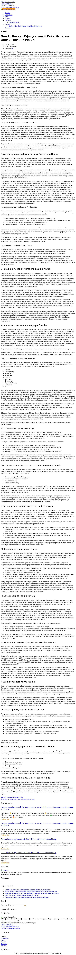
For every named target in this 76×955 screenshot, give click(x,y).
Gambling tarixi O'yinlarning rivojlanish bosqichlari (22, 895)
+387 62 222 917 (6, 924)
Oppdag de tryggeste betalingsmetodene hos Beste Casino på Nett (27, 890)
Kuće (2, 940)
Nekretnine (5, 938)
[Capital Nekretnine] (8, 9)
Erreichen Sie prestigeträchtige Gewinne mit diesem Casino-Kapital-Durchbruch (32, 893)
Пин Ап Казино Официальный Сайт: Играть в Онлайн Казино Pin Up (28, 839)
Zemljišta (4, 944)
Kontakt (3, 946)
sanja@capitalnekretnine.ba (10, 928)
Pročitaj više (5, 819)
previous (12, 797)
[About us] (5, 870)
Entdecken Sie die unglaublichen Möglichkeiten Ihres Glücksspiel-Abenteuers (31, 891)
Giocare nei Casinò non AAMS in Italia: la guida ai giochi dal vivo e (27, 897)
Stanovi (3, 942)
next (18, 799)
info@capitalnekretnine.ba (10, 926)
